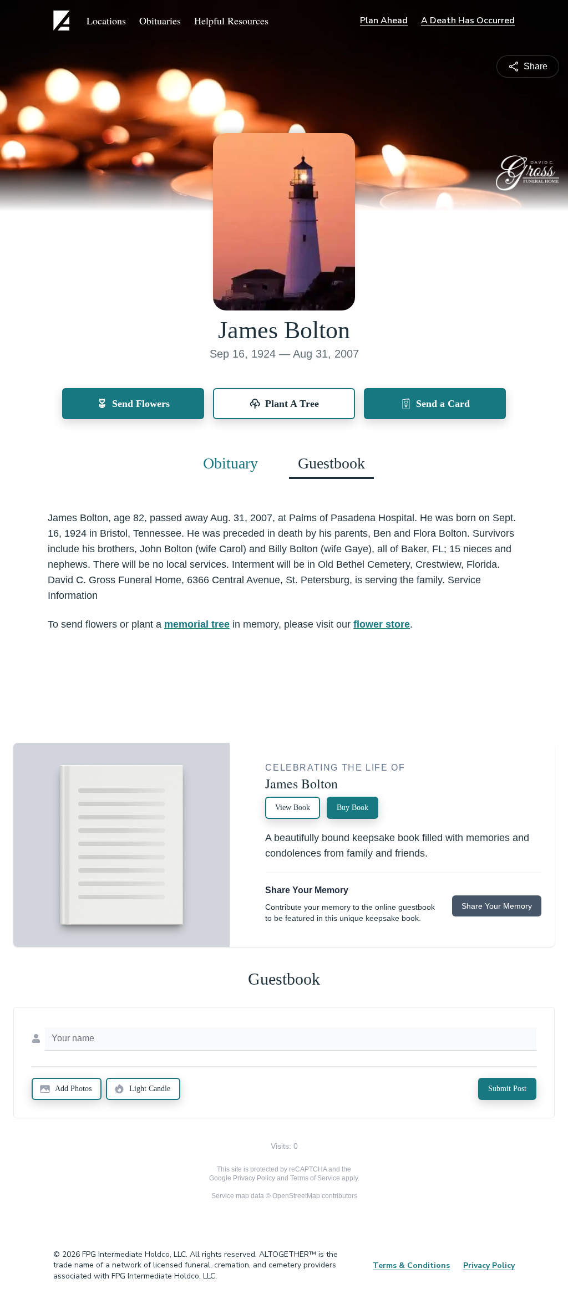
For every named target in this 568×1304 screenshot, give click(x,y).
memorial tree (197, 624)
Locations (106, 21)
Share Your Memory (497, 905)
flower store (381, 624)
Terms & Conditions (411, 1265)
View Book (292, 807)
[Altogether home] (63, 20)
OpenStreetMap (296, 1196)
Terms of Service (315, 1178)
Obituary (230, 463)
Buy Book (352, 807)
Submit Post (507, 1088)
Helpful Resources (231, 21)
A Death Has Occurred (468, 20)
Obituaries (160, 21)
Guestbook (331, 463)
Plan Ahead (384, 20)
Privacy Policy (254, 1178)
